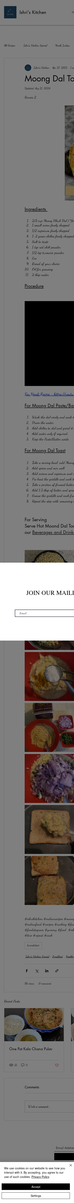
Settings (36, 1196)
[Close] (68, 1168)
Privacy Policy (40, 1177)
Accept (35, 1187)
